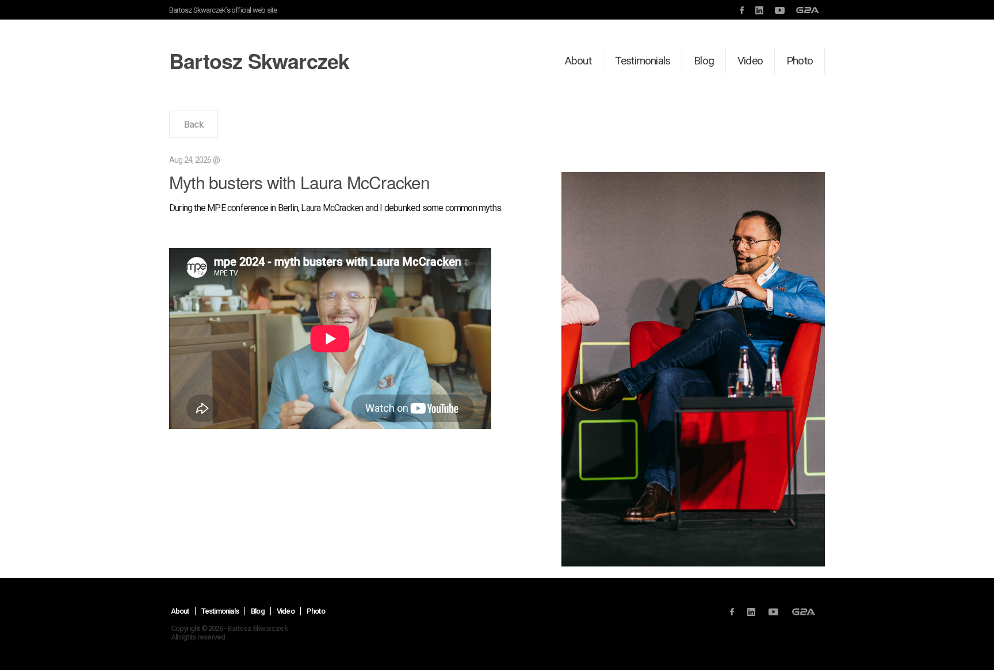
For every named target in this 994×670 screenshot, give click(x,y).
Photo (799, 60)
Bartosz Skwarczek (259, 60)
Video (750, 60)
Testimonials (642, 60)
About (578, 60)
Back (193, 124)
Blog (704, 60)
